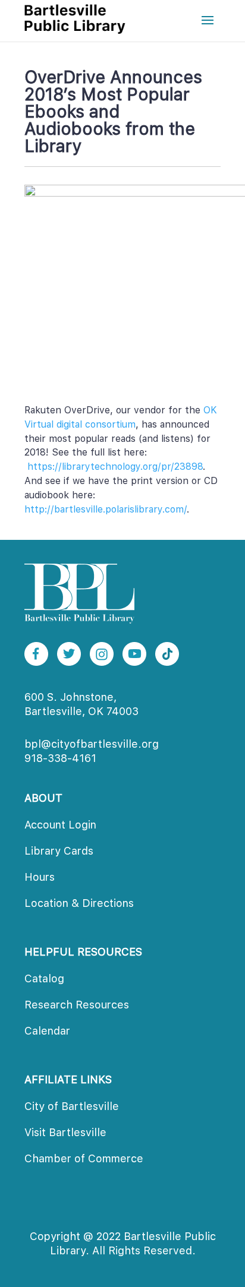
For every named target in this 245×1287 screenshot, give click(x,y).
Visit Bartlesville (65, 1132)
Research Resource (76, 1004)
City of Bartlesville (71, 1106)
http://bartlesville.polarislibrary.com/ (105, 509)
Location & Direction (79, 903)
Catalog (44, 978)
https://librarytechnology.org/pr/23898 (115, 466)
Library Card (58, 851)
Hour (39, 877)
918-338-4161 (60, 758)
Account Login (60, 824)
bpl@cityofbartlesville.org (91, 744)
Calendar (47, 1030)
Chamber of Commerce (83, 1158)
